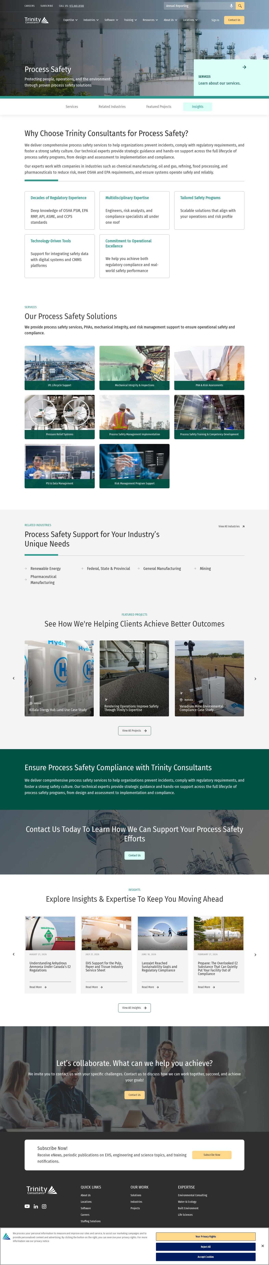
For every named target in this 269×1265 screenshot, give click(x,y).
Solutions (136, 1195)
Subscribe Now (212, 1155)
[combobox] (200, 6)
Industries (89, 20)
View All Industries (229, 526)
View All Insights (131, 1008)
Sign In (215, 20)
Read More (36, 987)
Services (72, 106)
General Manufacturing (162, 568)
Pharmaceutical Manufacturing (43, 579)
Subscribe (47, 6)
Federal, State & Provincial (108, 568)
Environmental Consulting (192, 1195)
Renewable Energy (46, 568)
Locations (188, 20)
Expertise (68, 20)
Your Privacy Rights (206, 1236)
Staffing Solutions (91, 1221)
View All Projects (131, 730)
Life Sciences (185, 1215)
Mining (205, 568)
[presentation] (13, 678)
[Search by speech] (231, 6)
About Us (169, 20)
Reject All (206, 1246)
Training (128, 20)
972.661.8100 (77, 6)
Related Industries (112, 106)
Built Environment (188, 1208)
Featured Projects (158, 106)
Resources (148, 20)
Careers (85, 1215)
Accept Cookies (206, 1256)
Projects (135, 1208)
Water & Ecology (187, 1202)
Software (110, 20)
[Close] (262, 1246)
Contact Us (234, 20)
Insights (197, 106)
